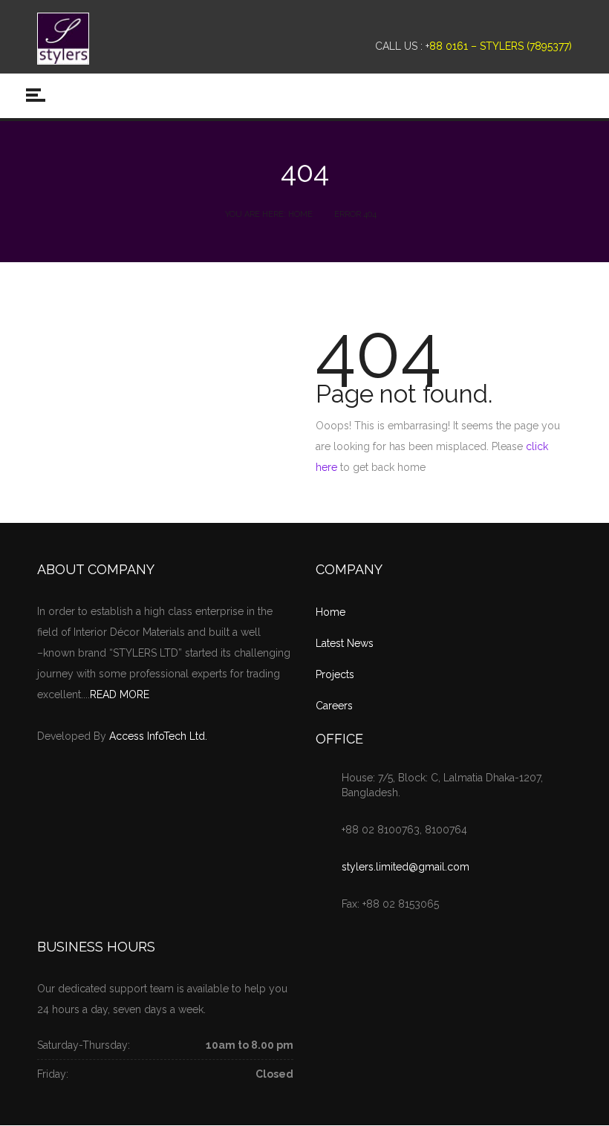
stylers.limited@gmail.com (405, 867)
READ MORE (119, 694)
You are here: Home (269, 214)
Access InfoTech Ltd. (158, 736)
